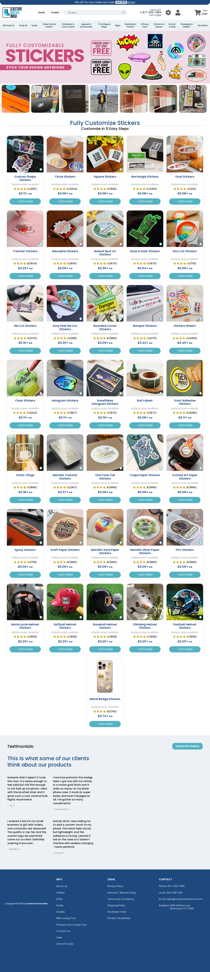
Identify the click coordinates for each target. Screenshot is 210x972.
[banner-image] (105, 32)
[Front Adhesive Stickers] (185, 378)
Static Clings (25, 475)
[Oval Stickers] (185, 154)
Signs (117, 25)
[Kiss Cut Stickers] (185, 228)
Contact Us (63, 931)
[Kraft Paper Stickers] (65, 527)
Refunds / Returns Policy (121, 892)
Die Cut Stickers (25, 326)
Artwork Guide (64, 944)
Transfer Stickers (25, 251)
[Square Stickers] (105, 154)
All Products (8, 25)
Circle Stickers (65, 177)
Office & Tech (145, 25)
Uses (59, 937)
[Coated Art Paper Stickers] (185, 452)
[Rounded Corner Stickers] (105, 303)
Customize (25, 201)
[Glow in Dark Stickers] (145, 228)
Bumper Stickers (145, 326)
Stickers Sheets (185, 326)
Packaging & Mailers (186, 25)
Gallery (60, 892)
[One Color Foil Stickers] (105, 452)
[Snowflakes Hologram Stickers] (105, 378)
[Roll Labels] (145, 378)
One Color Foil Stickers (105, 476)
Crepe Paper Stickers (145, 475)
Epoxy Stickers (25, 550)
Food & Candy (172, 25)
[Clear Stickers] (25, 378)
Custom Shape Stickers (25, 178)
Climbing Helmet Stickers (145, 626)
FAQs (59, 899)
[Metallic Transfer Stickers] (65, 452)
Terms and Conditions (120, 899)
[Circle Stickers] (65, 154)
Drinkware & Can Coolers (68, 25)
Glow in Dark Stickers (145, 251)
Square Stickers (105, 177)
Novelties (203, 25)
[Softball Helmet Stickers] (65, 602)
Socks (34, 25)
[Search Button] (123, 12)
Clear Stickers (25, 401)
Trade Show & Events (49, 25)
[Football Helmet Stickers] (185, 602)
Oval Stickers (184, 177)
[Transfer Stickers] (25, 228)
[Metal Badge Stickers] (105, 676)
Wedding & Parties (130, 25)
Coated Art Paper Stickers (184, 476)
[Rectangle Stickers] (145, 154)
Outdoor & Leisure (159, 25)
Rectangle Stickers (145, 177)
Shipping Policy (116, 905)
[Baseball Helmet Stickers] (105, 602)
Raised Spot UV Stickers (105, 252)
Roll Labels (145, 401)
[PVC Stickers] (185, 527)
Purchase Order (116, 911)
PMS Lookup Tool (66, 918)
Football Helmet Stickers (184, 626)
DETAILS (131, 2)
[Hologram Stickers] (65, 378)
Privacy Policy (115, 886)
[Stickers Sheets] (185, 303)
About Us (61, 886)
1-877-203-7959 (150, 12)
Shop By (23, 25)
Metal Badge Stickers (105, 699)
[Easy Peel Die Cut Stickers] (65, 303)
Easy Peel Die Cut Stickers (65, 327)
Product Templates (118, 918)
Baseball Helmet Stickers (105, 626)
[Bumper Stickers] (145, 303)
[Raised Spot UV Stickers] (105, 228)
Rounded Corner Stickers (105, 327)
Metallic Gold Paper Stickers (105, 551)
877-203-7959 (176, 886)
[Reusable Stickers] (65, 228)
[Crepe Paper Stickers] (145, 452)
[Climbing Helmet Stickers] (145, 602)
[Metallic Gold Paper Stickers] (105, 527)
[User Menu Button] (168, 12)
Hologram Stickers (65, 401)
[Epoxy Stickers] (25, 527)
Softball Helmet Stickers (65, 626)
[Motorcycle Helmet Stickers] (25, 602)
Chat (158, 15)
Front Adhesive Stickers (185, 402)
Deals (41, 12)
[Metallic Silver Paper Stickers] (145, 527)
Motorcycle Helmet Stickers (25, 626)
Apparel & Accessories (86, 25)
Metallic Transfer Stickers (65, 476)
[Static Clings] (25, 452)
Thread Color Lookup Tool (71, 924)
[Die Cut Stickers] (25, 303)
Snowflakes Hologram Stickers (105, 402)
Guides (55, 12)
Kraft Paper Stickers (65, 550)
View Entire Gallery (187, 746)
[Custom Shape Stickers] (25, 154)
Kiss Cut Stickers (185, 251)
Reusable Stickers (65, 251)
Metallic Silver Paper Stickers (144, 551)
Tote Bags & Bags (104, 25)
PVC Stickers (185, 550)
